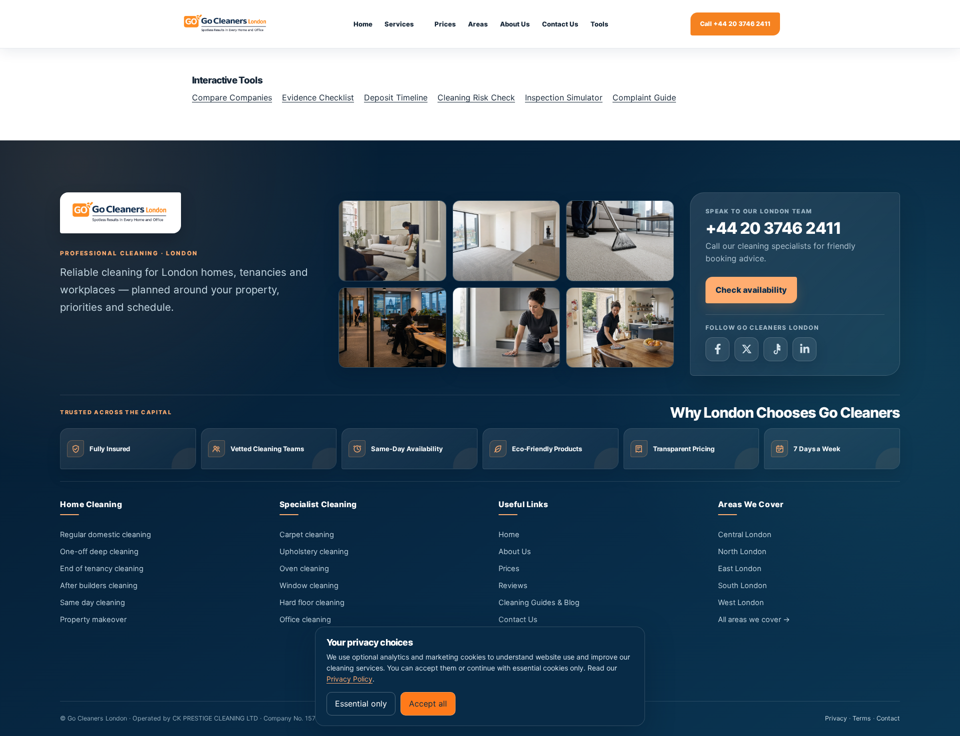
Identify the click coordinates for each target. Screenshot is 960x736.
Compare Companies (232, 97)
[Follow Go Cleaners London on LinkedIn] (804, 349)
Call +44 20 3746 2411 (735, 23)
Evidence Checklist (318, 97)
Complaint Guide (644, 97)
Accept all (428, 704)
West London (741, 602)
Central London (745, 534)
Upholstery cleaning (314, 551)
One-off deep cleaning (99, 551)
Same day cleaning (92, 602)
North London (742, 551)
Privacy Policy (349, 679)
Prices (509, 568)
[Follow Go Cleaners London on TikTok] (776, 349)
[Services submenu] (424, 24)
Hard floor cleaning (312, 602)
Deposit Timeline (396, 97)
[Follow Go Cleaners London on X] (746, 349)
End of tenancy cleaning (102, 568)
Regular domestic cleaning (105, 534)
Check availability (751, 290)
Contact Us (518, 619)
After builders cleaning (99, 585)
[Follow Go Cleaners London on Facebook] (718, 349)
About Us (514, 551)
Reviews (513, 585)
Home (509, 534)
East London (740, 568)
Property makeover (93, 619)
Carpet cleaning (307, 534)
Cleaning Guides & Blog (539, 602)
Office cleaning (305, 619)
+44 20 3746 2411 (773, 228)
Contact (888, 718)
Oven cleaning (304, 568)
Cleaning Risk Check (476, 97)
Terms (861, 718)
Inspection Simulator (563, 97)
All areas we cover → (754, 619)
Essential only (361, 704)
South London (742, 585)
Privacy (836, 718)
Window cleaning (309, 585)
